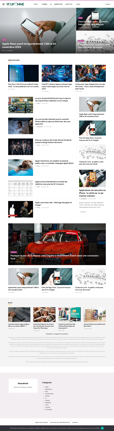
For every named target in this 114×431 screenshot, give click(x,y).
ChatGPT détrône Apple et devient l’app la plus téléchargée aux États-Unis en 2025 (57, 86)
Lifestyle (68, 4)
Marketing (58, 4)
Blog (78, 4)
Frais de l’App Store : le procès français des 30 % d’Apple (93, 23)
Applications (14, 60)
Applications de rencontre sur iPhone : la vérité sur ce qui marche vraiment (92, 193)
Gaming (44, 4)
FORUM (107, 4)
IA (51, 4)
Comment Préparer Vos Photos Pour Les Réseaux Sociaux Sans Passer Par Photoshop (43, 326)
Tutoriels (47, 407)
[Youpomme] (15, 4)
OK (102, 428)
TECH (35, 4)
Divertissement (49, 393)
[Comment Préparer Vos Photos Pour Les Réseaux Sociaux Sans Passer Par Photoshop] (44, 314)
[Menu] (4, 4)
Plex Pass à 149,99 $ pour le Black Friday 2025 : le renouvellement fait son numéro (23, 85)
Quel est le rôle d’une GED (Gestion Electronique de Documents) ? (67, 326)
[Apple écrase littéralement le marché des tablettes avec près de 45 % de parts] (20, 188)
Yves (3, 50)
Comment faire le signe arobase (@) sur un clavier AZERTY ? (18, 325)
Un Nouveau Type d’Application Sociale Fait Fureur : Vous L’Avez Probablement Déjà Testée (90, 86)
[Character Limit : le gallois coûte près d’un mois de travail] (95, 42)
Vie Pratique (48, 409)
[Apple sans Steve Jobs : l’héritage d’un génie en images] (20, 209)
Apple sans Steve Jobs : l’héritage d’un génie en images (53, 203)
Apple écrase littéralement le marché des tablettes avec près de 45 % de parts (51, 183)
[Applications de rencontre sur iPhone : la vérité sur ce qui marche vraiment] (92, 178)
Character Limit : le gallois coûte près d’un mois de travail (94, 46)
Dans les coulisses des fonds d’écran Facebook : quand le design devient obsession (53, 141)
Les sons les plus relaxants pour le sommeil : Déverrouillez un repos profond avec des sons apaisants (52, 121)
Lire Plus (83, 211)
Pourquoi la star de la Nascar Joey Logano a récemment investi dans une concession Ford (54, 257)
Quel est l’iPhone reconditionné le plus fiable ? (94, 325)
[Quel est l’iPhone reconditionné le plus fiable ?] (95, 314)
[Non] (112, 428)
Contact (75, 422)
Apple (4, 39)
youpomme (40, 126)
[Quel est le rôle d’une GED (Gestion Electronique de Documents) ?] (70, 314)
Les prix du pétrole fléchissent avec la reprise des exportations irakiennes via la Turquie (53, 99)
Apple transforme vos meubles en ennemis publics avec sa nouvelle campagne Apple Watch (54, 162)
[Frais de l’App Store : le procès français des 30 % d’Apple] (95, 19)
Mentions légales (42, 422)
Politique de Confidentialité (60, 422)
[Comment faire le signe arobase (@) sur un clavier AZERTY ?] (19, 314)
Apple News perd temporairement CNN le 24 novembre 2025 (29, 45)
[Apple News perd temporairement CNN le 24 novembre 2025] (38, 31)
